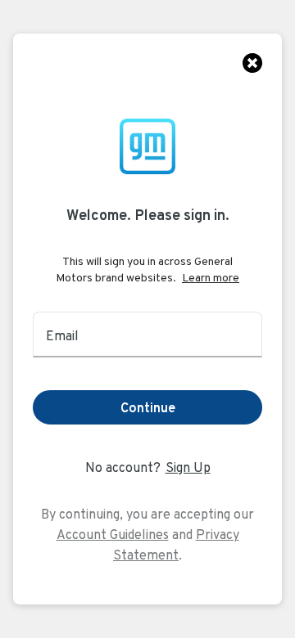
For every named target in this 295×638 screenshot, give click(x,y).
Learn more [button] (210, 277)
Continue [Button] (147, 407)
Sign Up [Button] (188, 467)
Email (62, 335)
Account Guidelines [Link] (113, 534)
